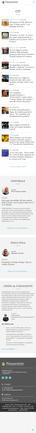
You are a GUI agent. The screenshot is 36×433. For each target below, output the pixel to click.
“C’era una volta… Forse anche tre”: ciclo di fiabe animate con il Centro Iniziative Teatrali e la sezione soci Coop (21, 156)
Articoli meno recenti (18, 166)
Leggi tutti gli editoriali (17, 228)
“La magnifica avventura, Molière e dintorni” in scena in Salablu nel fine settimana (21, 67)
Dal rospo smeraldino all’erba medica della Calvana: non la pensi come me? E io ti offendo (18, 202)
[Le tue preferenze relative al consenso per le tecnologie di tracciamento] (33, 430)
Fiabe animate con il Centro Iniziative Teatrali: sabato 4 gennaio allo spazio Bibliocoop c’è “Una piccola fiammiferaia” (21, 141)
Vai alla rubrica (8, 349)
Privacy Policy (12, 410)
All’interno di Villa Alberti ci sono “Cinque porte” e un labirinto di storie (20, 24)
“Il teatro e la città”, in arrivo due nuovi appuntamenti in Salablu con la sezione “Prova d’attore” (21, 38)
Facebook (3, 377)
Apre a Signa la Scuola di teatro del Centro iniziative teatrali (20, 127)
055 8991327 (8, 388)
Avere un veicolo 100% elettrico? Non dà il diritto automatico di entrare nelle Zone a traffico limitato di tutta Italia (18, 329)
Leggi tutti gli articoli (17, 271)
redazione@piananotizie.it (14, 390)
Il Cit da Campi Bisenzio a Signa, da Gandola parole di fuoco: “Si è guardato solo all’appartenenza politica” (20, 113)
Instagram (10, 377)
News (10, 19)
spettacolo (16, 19)
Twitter (6, 377)
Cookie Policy (23, 410)
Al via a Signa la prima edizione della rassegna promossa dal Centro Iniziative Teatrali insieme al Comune (21, 53)
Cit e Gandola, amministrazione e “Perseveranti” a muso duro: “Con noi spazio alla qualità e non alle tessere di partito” (21, 97)
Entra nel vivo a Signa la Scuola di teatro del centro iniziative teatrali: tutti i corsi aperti (21, 81)
